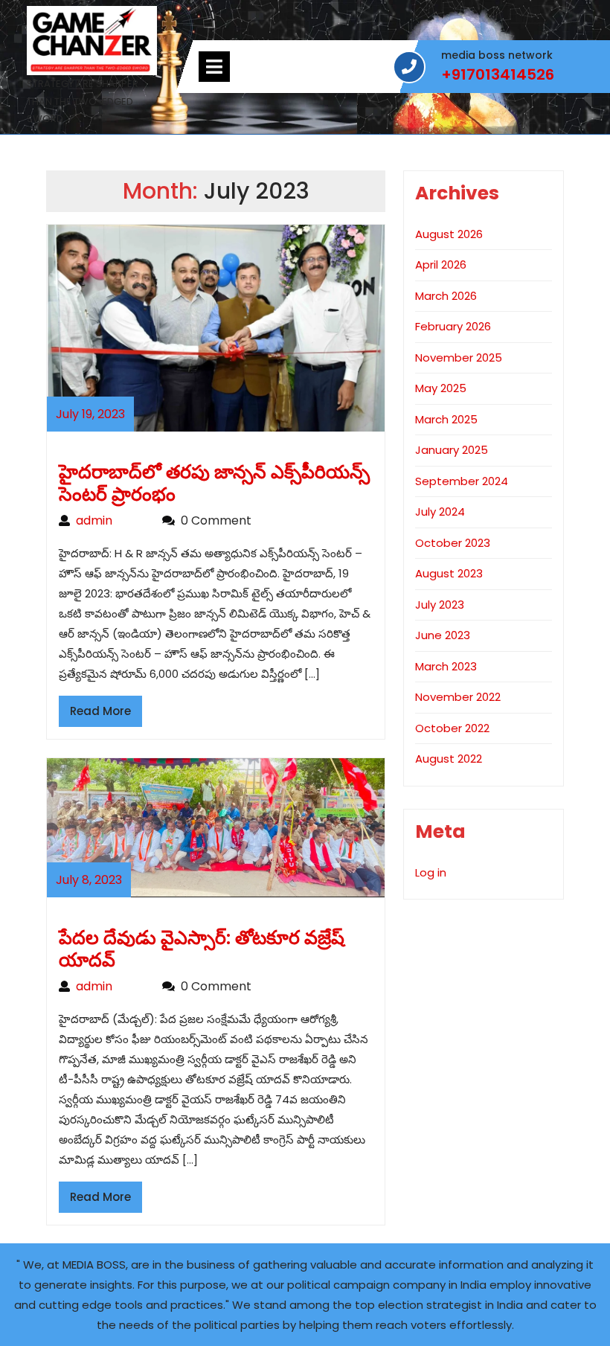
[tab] (214, 66)
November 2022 (458, 697)
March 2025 (446, 419)
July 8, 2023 (89, 879)
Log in (430, 872)
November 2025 (458, 357)
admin (111, 520)
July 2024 (440, 511)
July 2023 (439, 604)
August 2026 (449, 234)
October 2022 (452, 728)
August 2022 (448, 758)
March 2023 (446, 666)
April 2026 (440, 264)
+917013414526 (497, 75)
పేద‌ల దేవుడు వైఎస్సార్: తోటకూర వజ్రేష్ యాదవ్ (201, 949)
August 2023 (449, 573)
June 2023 (442, 635)
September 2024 (461, 481)
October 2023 (452, 543)
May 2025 (440, 388)
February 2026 (453, 326)
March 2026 (446, 296)
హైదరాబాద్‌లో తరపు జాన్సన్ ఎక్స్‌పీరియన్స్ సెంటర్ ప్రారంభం (214, 483)
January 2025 (451, 450)
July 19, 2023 (90, 414)
